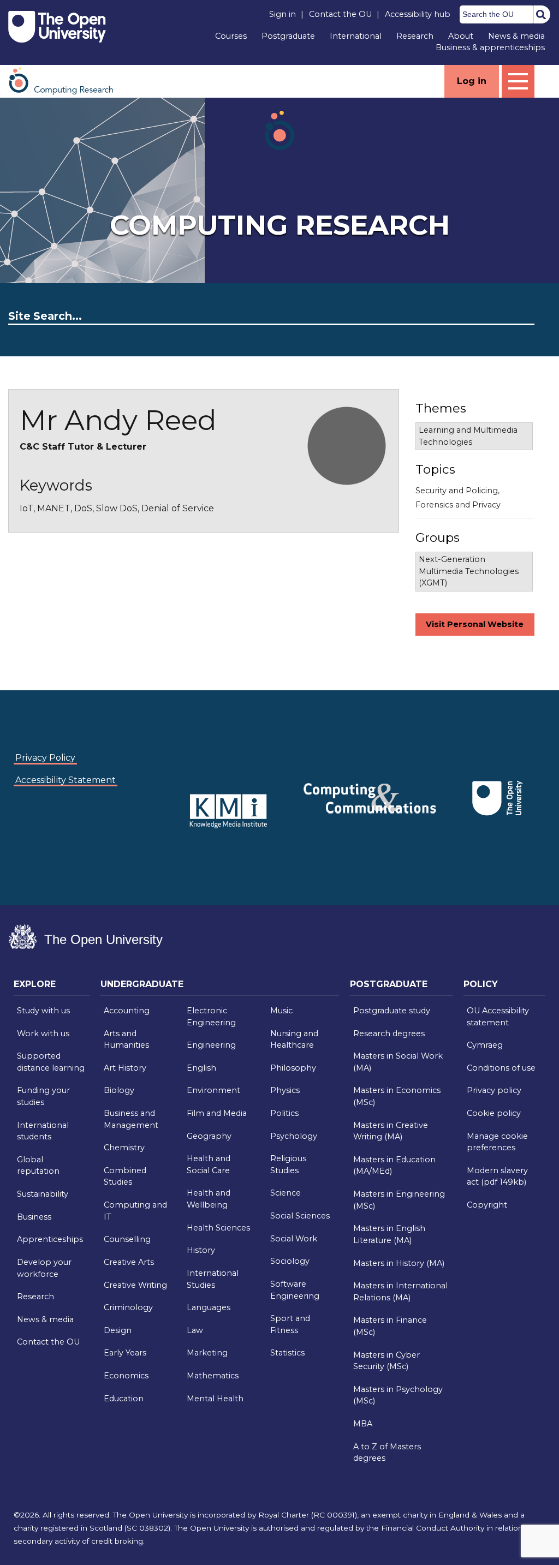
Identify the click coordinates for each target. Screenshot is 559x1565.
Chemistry (124, 1147)
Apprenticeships (50, 1239)
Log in (471, 81)
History (201, 1250)
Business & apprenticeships (490, 47)
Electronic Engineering (211, 1017)
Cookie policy (494, 1113)
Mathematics (213, 1376)
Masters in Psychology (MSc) (398, 1395)
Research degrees (389, 1033)
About (460, 36)
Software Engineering (294, 1290)
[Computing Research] (66, 80)
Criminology (128, 1307)
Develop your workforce (44, 1268)
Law (195, 1330)
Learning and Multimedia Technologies (468, 436)
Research (414, 36)
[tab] (52, 987)
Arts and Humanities (126, 1039)
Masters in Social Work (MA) (398, 1062)
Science (285, 1193)
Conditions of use (501, 1068)
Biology (119, 1090)
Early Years (125, 1353)
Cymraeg (485, 1045)
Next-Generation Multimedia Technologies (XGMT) (469, 571)
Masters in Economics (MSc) (397, 1096)
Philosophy (293, 1068)
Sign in (282, 14)
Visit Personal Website (475, 624)
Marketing (207, 1353)
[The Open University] (57, 27)
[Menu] (518, 81)
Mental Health (215, 1398)
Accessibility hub (417, 14)
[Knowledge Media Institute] (171, 782)
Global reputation (38, 1165)
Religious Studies (288, 1164)
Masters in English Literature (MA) (389, 1234)
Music (281, 1011)
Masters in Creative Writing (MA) (390, 1131)
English (201, 1068)
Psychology (293, 1136)
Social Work (293, 1239)
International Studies (213, 1279)
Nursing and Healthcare (294, 1039)
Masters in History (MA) (398, 1263)
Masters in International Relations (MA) (400, 1292)
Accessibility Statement (65, 780)
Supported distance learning (51, 1062)
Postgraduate (288, 36)
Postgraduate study (391, 1011)
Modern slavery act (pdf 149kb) (497, 1176)
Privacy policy (494, 1090)
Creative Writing (135, 1285)
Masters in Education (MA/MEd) (394, 1165)
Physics (285, 1090)
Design (118, 1330)
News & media (516, 36)
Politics (284, 1113)
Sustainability (42, 1194)
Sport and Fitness (290, 1324)
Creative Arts (129, 1262)
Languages (208, 1307)
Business (34, 1217)
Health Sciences (218, 1228)
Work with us (43, 1033)
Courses (231, 36)
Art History (125, 1068)
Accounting (127, 1011)
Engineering (211, 1045)
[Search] (541, 14)
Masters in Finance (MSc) (390, 1326)
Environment (213, 1090)
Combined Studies (125, 1176)
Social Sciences (300, 1216)
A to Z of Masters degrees (387, 1453)
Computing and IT (135, 1211)
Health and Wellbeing (208, 1199)
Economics (126, 1376)
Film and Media (217, 1113)
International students (43, 1131)
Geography (209, 1136)
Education (124, 1398)
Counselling (127, 1239)
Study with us (43, 1011)
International (356, 36)
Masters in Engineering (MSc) (399, 1200)
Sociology (290, 1261)
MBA (362, 1424)
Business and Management (131, 1119)
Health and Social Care (208, 1164)
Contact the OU (340, 14)
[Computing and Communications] (169, 782)
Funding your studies (43, 1096)
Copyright (487, 1205)
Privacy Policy (45, 757)
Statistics (287, 1353)
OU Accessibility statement (498, 1017)
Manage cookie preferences (497, 1142)
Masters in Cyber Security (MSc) (386, 1361)
